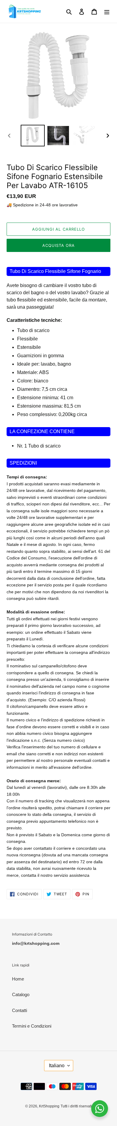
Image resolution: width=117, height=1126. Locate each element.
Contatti (19, 1010)
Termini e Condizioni (31, 1026)
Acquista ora (58, 245)
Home (18, 978)
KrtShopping (49, 1106)
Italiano (56, 1065)
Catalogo (20, 994)
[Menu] (106, 11)
